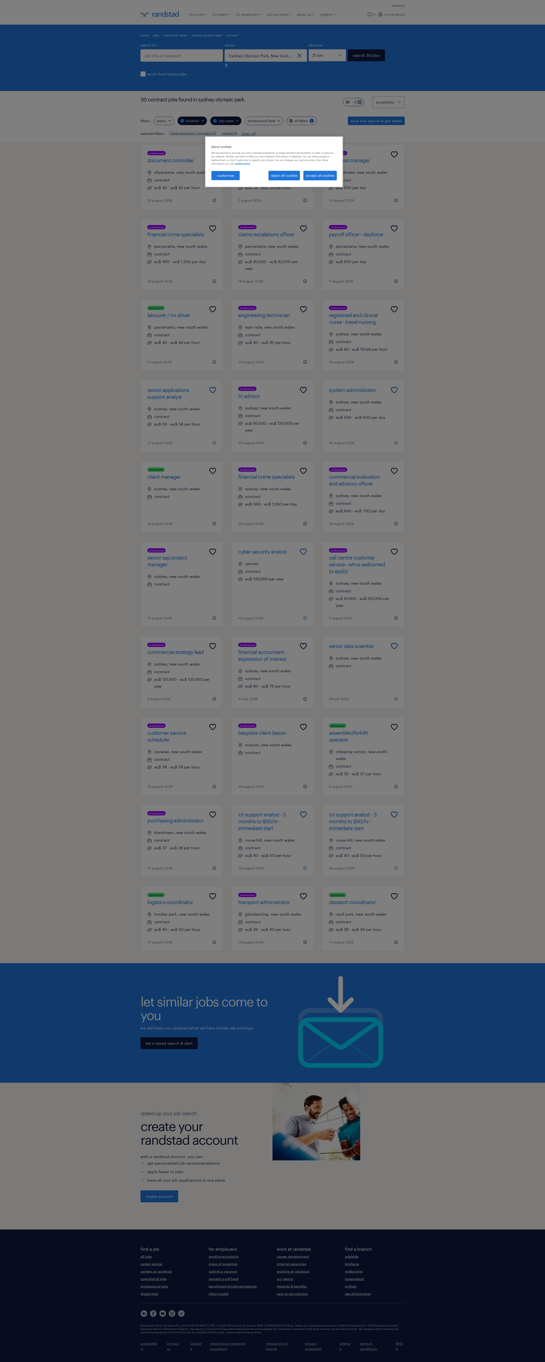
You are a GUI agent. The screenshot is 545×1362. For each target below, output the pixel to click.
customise (225, 175)
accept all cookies (320, 175)
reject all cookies (284, 175)
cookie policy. (242, 163)
